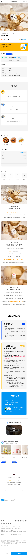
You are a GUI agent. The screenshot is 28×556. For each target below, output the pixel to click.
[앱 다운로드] (14, 47)
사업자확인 (19, 528)
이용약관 (2, 526)
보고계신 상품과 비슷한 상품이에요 (11, 441)
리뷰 (2, 500)
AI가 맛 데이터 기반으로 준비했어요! (10, 443)
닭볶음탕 (6, 144)
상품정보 (6, 500)
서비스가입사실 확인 (4, 545)
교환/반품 (12, 500)
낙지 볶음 (13, 144)
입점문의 (14, 526)
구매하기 (19, 553)
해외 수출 (18, 526)
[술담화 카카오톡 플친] (12, 480)
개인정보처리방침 (8, 526)
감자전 (20, 144)
